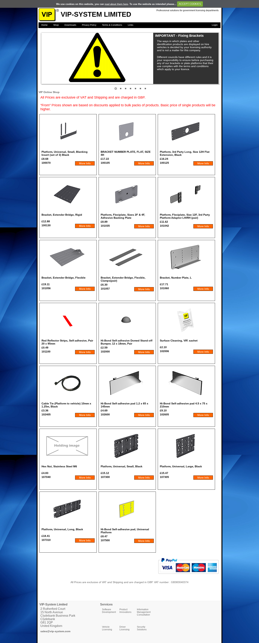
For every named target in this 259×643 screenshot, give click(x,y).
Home (44, 25)
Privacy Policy (89, 25)
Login (215, 25)
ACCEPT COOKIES (190, 3)
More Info (85, 163)
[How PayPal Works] (188, 575)
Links (130, 25)
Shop (56, 25)
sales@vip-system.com (55, 631)
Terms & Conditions (112, 25)
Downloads (70, 25)
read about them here (116, 3)
